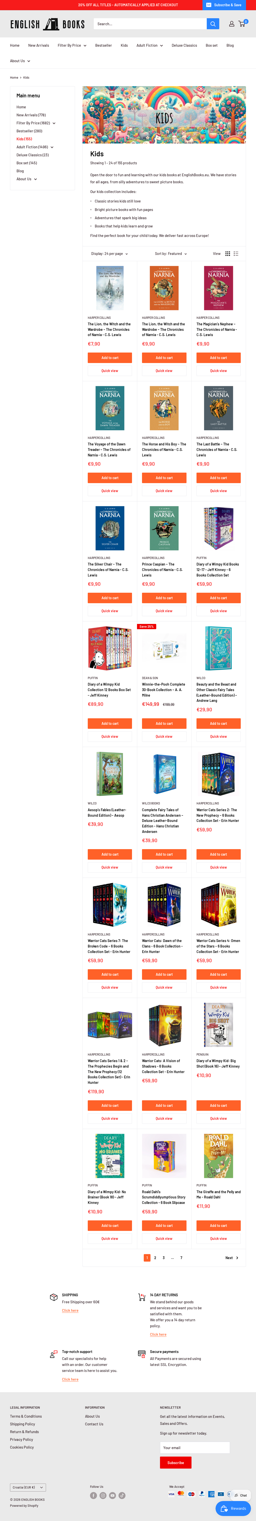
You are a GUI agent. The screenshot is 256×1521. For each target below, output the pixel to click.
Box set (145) (26, 163)
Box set (212, 45)
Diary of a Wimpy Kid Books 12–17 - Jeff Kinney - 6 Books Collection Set (217, 569)
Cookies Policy (22, 1447)
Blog (230, 45)
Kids (124, 45)
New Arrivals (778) (31, 115)
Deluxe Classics (184, 45)
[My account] (231, 23)
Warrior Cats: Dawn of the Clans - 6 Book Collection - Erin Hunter (162, 946)
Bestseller (103, 45)
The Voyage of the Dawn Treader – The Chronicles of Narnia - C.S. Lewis (109, 449)
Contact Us (94, 1424)
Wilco (200, 678)
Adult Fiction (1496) (32, 147)
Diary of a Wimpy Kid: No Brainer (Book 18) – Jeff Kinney (107, 1197)
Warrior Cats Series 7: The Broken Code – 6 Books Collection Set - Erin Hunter (109, 946)
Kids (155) (24, 139)
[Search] (213, 23)
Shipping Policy (22, 1424)
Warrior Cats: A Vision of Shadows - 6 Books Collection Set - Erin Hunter (163, 1066)
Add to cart (110, 358)
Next (229, 1258)
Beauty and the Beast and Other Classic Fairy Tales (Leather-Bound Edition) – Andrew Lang (216, 692)
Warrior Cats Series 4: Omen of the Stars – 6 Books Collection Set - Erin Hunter (218, 946)
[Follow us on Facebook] (93, 1495)
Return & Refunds (24, 1431)
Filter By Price (69, 45)
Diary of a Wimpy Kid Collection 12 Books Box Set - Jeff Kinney (109, 689)
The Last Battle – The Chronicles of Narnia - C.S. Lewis (216, 449)
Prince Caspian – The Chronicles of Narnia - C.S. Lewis (162, 569)
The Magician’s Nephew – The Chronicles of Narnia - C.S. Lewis (216, 329)
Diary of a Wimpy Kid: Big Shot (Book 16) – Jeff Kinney (218, 1063)
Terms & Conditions (26, 1416)
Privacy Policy (21, 1439)
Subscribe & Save (228, 5)
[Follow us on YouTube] (112, 1495)
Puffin (201, 558)
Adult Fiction (147, 45)
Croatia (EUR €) (24, 1487)
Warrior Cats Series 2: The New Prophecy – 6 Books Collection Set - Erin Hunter (217, 815)
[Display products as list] (236, 253)
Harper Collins (99, 317)
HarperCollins (99, 437)
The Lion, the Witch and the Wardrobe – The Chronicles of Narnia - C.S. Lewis (109, 329)
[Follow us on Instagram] (103, 1495)
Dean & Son (150, 678)
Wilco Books (151, 803)
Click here (70, 1310)
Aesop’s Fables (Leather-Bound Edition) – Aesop (107, 812)
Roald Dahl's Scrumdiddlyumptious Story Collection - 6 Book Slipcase (164, 1197)
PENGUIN (202, 1054)
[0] (242, 24)
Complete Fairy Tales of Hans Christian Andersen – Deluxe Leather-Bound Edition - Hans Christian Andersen (162, 821)
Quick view (110, 371)
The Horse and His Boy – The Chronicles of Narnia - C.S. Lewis (164, 449)
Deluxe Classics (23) (32, 155)
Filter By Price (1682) (33, 123)
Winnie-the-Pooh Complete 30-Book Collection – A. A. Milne (163, 689)
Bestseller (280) (29, 131)
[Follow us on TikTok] (122, 1495)
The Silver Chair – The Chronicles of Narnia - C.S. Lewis (108, 569)
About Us (17, 60)
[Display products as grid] (228, 253)
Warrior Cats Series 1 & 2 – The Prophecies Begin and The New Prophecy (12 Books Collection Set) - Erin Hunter (109, 1072)
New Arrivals (38, 45)
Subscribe (176, 1462)
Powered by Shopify (24, 1506)
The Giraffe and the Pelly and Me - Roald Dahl (218, 1194)
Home (15, 45)
